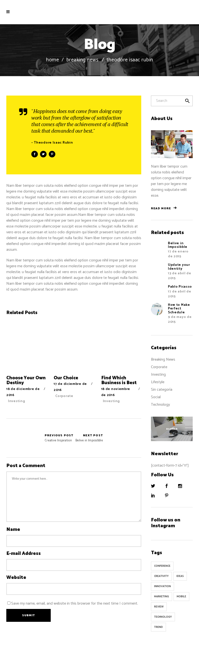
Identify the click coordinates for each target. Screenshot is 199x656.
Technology (160, 404)
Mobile (181, 596)
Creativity (161, 576)
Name (13, 529)
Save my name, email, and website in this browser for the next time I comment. (74, 603)
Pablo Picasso (180, 287)
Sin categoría (161, 389)
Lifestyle (157, 382)
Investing (16, 401)
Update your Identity (179, 266)
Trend (158, 627)
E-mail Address (23, 553)
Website (16, 577)
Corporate (64, 396)
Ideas (180, 576)
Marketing (161, 596)
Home (52, 60)
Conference (162, 566)
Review (159, 607)
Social (156, 397)
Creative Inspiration (22, 438)
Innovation (162, 586)
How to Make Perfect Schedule (179, 308)
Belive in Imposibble (89, 438)
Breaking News (82, 60)
